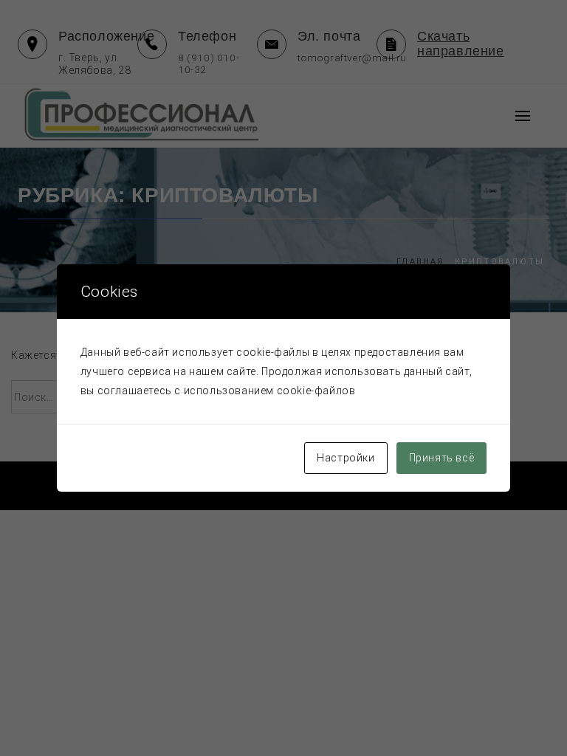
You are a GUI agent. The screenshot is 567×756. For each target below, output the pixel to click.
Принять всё (442, 458)
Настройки (345, 458)
